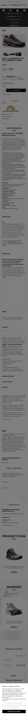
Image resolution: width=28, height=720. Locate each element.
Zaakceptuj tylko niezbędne (14, 703)
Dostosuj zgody (14, 707)
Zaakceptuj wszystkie (14, 711)
